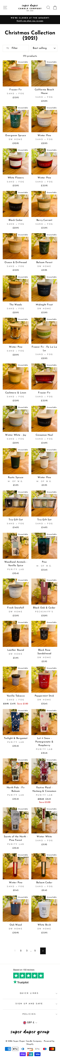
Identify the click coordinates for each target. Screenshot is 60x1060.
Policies (29, 1014)
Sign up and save (29, 1004)
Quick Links (29, 993)
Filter (14, 48)
